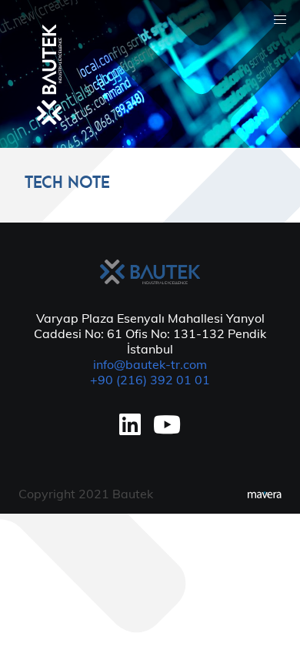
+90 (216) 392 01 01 (150, 379)
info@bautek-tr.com (150, 364)
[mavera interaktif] (265, 495)
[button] (280, 20)
